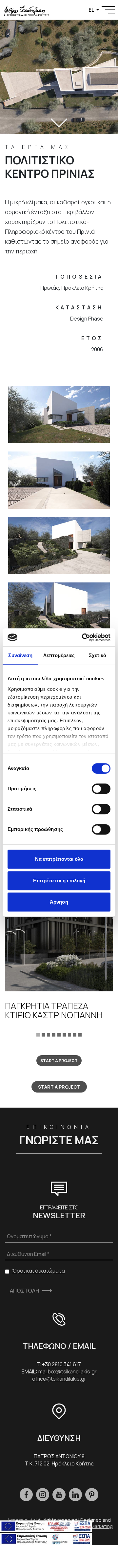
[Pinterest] (91, 1494)
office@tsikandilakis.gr (59, 1378)
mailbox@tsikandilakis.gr (67, 1371)
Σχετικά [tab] (98, 655)
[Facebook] (26, 1494)
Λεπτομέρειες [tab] (59, 655)
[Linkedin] (75, 1494)
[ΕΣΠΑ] (46, 1538)
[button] (38, 1034)
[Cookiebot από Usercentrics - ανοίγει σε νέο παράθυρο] (83, 637)
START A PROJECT (59, 1060)
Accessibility (21, 1520)
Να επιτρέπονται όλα (59, 859)
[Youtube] (59, 1494)
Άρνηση (59, 902)
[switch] (101, 788)
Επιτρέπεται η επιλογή (59, 880)
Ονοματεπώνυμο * (29, 1236)
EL (91, 9)
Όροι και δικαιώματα (38, 1270)
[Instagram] (42, 1494)
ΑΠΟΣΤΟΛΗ (24, 1290)
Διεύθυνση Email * (28, 1254)
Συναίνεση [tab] (20, 655)
